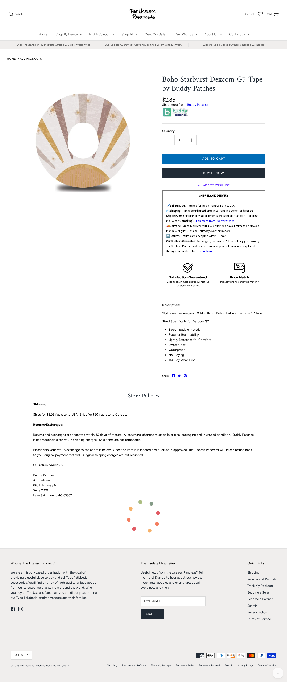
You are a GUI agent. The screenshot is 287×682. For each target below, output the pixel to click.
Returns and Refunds (261, 579)
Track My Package (260, 586)
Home (43, 34)
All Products (31, 58)
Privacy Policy (257, 612)
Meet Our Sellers (156, 34)
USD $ (18, 655)
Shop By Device (67, 34)
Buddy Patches (197, 105)
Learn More (206, 251)
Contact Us (237, 34)
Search (252, 606)
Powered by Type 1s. (58, 665)
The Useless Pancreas (32, 665)
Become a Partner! (260, 599)
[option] (83, 136)
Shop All (127, 34)
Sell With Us (184, 34)
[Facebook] (13, 609)
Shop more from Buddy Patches (214, 221)
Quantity (168, 131)
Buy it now (213, 173)
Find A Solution (99, 34)
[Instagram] (20, 609)
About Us (211, 34)
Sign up (152, 613)
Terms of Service (259, 619)
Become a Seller (258, 592)
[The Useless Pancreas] (143, 14)
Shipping (253, 572)
